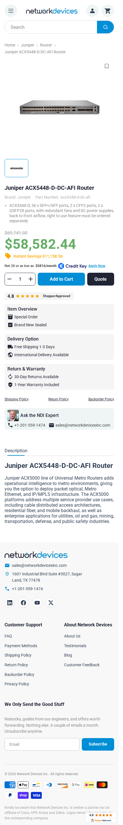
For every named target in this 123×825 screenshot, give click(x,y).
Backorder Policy (101, 399)
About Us (72, 636)
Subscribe (98, 744)
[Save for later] (107, 66)
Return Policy (58, 399)
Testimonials (75, 645)
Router (46, 45)
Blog (68, 655)
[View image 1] (16, 168)
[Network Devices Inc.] (52, 10)
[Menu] (11, 11)
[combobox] (59, 27)
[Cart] (108, 11)
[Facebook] (23, 603)
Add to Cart (61, 279)
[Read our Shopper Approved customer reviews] (100, 817)
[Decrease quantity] (9, 279)
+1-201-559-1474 (29, 425)
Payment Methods (21, 645)
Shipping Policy (17, 399)
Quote (100, 279)
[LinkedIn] (10, 603)
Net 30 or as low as (55, 266)
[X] (51, 603)
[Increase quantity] (30, 279)
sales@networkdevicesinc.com (82, 425)
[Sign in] (92, 11)
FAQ (8, 636)
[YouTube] (37, 603)
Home (10, 45)
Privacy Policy (17, 684)
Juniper (27, 45)
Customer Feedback (82, 665)
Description (16, 450)
